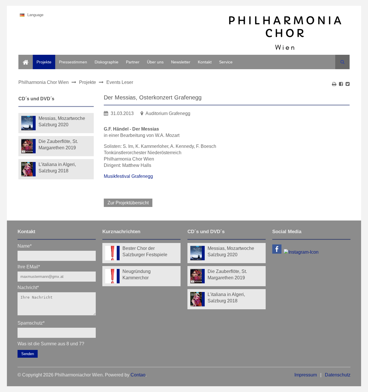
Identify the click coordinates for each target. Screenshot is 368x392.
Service (226, 62)
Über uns (155, 62)
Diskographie (106, 62)
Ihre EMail (29, 266)
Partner (132, 62)
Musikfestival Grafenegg (128, 176)
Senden (27, 354)
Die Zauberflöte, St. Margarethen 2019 (58, 144)
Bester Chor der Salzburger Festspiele (144, 251)
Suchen (342, 62)
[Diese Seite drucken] (334, 84)
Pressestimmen (73, 62)
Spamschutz (31, 322)
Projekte (44, 62)
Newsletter (180, 62)
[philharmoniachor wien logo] (285, 34)
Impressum (305, 374)
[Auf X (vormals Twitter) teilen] (348, 84)
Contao (138, 374)
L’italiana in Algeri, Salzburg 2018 (57, 167)
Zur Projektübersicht (128, 202)
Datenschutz (337, 374)
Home (23, 58)
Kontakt (205, 62)
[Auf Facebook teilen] (341, 84)
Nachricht (28, 287)
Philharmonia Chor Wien (43, 82)
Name (25, 245)
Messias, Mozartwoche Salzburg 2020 (62, 121)
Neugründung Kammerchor (136, 274)
